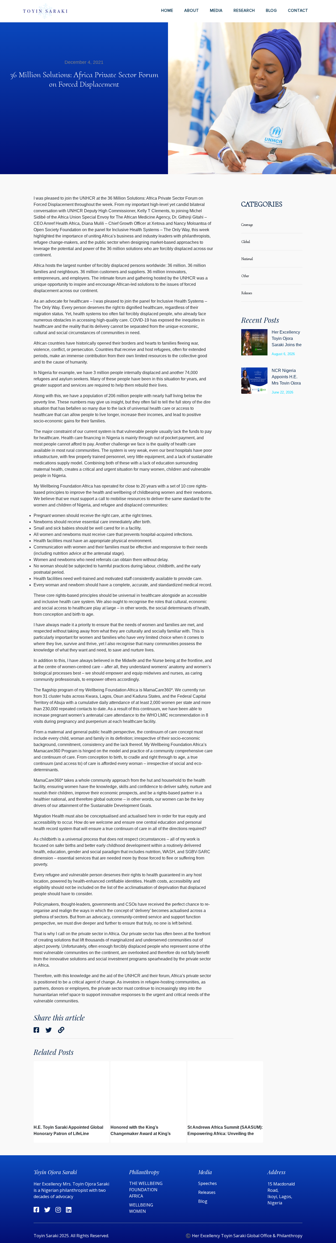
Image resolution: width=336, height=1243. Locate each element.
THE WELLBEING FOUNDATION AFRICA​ (145, 1189)
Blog (271, 10)
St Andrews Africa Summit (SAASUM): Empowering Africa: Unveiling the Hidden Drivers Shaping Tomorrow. (225, 1133)
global (245, 242)
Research (244, 10)
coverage (247, 224)
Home (167, 10)
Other (245, 276)
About (191, 10)
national (247, 259)
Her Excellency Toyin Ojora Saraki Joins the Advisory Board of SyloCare (287, 345)
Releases (207, 1192)
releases (246, 293)
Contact (298, 10)
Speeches (207, 1183)
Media (216, 10)
